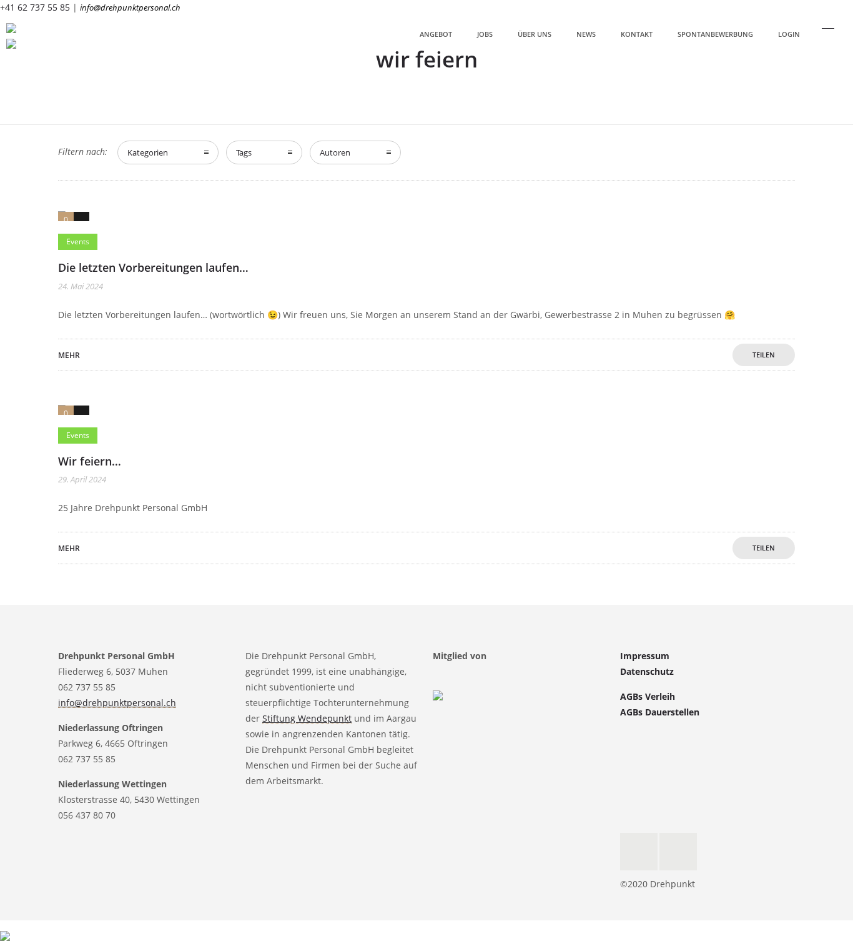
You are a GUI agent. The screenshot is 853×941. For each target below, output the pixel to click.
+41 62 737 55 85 (35, 7)
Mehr (69, 355)
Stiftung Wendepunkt (307, 718)
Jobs (485, 34)
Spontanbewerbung (715, 34)
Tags (244, 152)
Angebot (436, 34)
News (586, 34)
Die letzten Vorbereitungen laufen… (153, 267)
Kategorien (147, 152)
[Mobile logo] (5, 928)
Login (789, 34)
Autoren (335, 152)
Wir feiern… (89, 461)
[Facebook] (639, 851)
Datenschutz (647, 671)
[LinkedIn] (678, 851)
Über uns (534, 34)
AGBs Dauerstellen (659, 712)
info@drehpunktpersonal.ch (130, 7)
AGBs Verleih (647, 696)
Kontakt (637, 34)
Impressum (644, 656)
